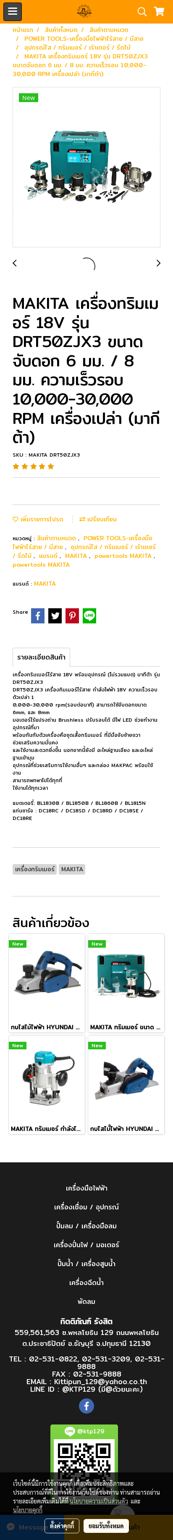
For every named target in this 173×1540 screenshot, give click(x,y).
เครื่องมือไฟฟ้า (86, 1188)
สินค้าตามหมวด (57, 538)
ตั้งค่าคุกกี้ (62, 1525)
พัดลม (86, 1301)
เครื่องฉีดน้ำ (86, 1282)
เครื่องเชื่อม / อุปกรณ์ (86, 1207)
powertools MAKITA (124, 555)
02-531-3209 (106, 1358)
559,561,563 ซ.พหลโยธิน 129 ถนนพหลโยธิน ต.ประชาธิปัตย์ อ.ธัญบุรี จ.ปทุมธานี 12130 (87, 1338)
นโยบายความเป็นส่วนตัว (99, 1501)
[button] (139, 11)
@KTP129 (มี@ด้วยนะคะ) (102, 1389)
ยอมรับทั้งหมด (106, 1525)
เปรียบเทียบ (101, 519)
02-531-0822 (53, 1358)
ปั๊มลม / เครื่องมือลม (86, 1226)
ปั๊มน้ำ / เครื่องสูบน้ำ (86, 1264)
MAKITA (77, 555)
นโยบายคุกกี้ (27, 1510)
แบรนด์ (49, 555)
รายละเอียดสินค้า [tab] (41, 657)
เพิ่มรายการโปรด (40, 519)
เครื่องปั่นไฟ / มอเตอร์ (86, 1245)
